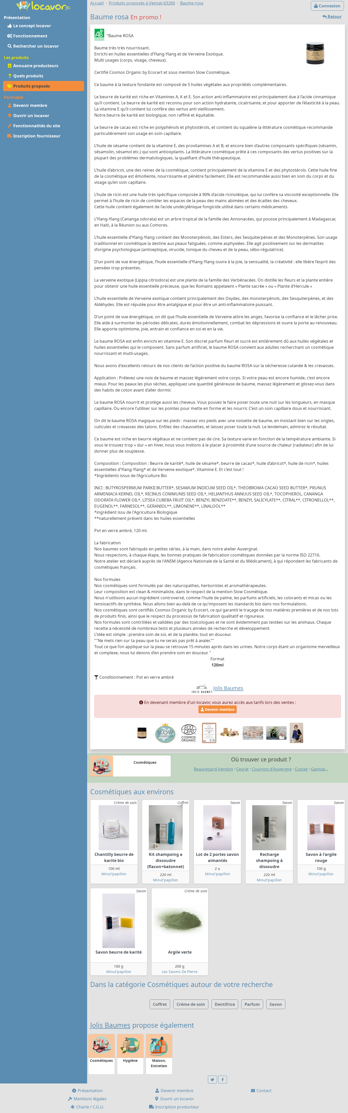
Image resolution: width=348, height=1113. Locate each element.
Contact (264, 1090)
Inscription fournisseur (36, 136)
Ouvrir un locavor (30, 115)
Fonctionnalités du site (36, 126)
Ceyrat (242, 769)
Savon (276, 1004)
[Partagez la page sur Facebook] (222, 1079)
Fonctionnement (29, 36)
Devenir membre (29, 105)
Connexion (329, 6)
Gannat (318, 769)
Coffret (160, 1004)
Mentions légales (89, 1099)
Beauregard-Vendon (213, 769)
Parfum (252, 1004)
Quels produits (27, 76)
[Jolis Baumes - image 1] (253, 732)
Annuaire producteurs (35, 65)
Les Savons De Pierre (179, 971)
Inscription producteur (176, 1107)
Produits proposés (31, 86)
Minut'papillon (113, 873)
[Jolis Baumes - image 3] (296, 732)
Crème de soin (191, 1004)
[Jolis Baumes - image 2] (277, 732)
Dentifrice (225, 1004)
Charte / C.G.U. (89, 1107)
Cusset (301, 769)
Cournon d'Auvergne (272, 769)
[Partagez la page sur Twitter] (212, 1079)
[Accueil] (43, 5)
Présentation (90, 1090)
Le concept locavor (31, 26)
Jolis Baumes (110, 1025)
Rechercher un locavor (35, 46)
